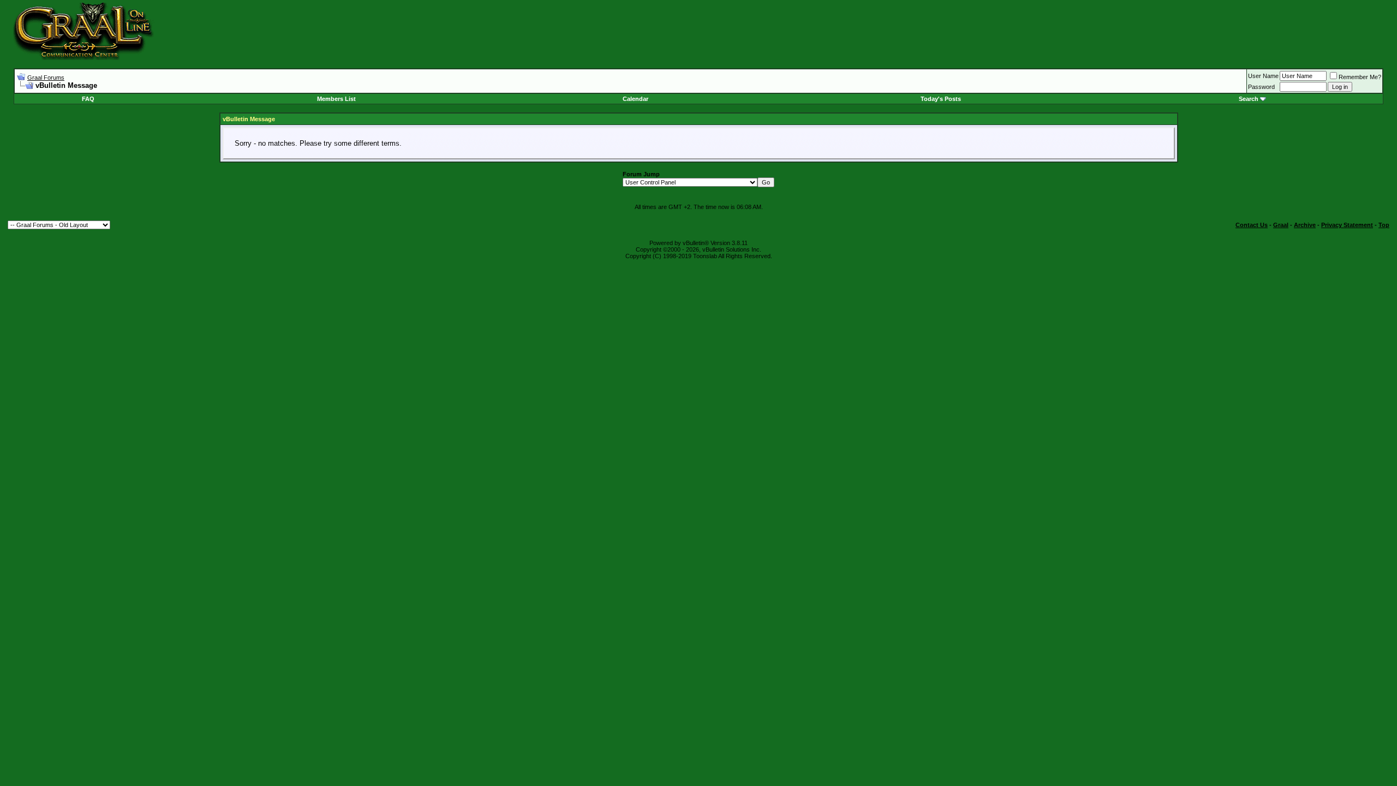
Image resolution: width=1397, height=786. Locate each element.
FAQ (88, 99)
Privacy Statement (1347, 225)
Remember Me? (1360, 77)
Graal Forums (45, 77)
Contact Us (1251, 225)
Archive (1305, 225)
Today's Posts (941, 99)
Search (1248, 99)
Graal (1280, 225)
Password (1261, 87)
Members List (336, 99)
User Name (1263, 76)
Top (1383, 225)
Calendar (635, 99)
